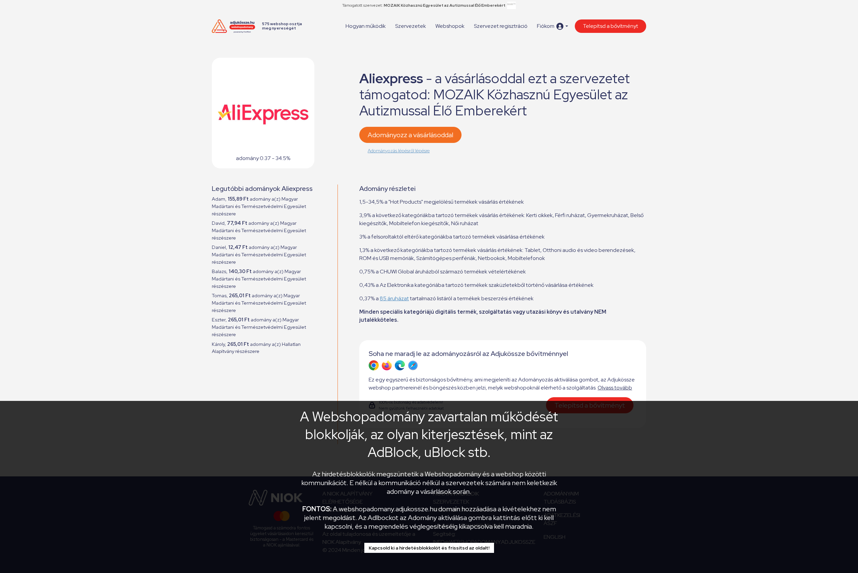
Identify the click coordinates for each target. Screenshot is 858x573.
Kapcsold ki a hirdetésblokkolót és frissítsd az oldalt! (429, 548)
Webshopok (450, 26)
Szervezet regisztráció (501, 26)
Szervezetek (410, 26)
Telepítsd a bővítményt (610, 26)
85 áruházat (394, 298)
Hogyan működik (366, 26)
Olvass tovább (615, 387)
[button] (552, 26)
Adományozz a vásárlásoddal (410, 135)
